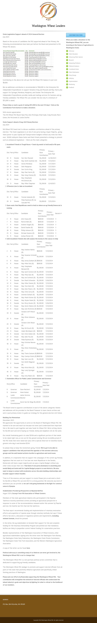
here (28, 548)
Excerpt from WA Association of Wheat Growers (29, 493)
